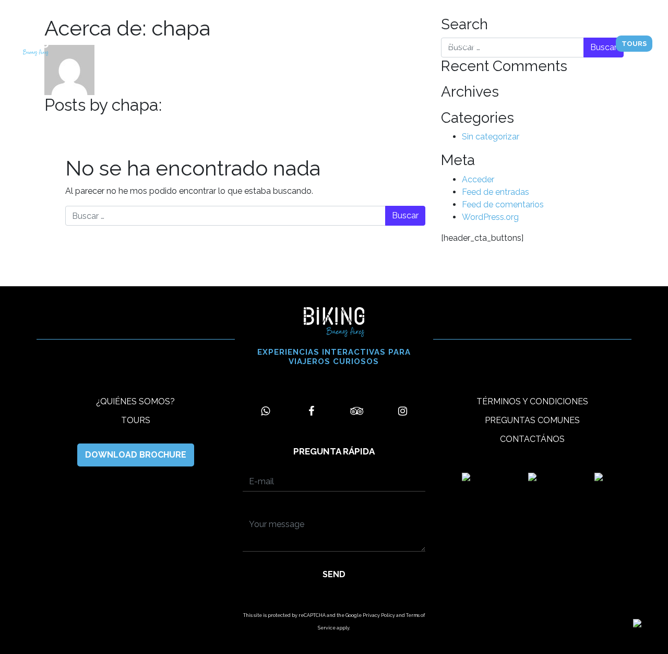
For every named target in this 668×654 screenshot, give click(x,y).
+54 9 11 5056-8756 (48, 13)
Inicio (199, 44)
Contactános (452, 44)
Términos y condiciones (532, 401)
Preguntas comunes (532, 420)
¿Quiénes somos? (304, 49)
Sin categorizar (490, 137)
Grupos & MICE (381, 49)
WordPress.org (490, 217)
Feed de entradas (495, 192)
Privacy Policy (379, 615)
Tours (241, 44)
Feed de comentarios (503, 204)
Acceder (478, 179)
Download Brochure (135, 455)
